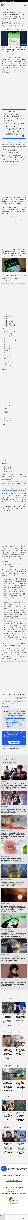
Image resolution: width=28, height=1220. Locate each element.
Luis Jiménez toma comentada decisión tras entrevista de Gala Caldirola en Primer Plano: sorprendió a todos (20, 1148)
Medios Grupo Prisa (14, 1203)
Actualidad (6, 706)
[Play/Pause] (25, 1217)
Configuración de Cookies (13, 1191)
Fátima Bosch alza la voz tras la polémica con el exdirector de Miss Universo (20, 1017)
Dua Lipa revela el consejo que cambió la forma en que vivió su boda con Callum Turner (7, 1116)
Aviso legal (7, 1187)
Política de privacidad (17, 1187)
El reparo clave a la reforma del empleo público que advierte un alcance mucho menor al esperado (20, 1052)
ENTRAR (4, 1)
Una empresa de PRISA (14, 1199)
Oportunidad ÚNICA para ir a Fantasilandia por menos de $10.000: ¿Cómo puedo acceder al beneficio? (20, 1116)
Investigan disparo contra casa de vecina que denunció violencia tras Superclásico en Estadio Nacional (20, 1085)
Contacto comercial (14, 1180)
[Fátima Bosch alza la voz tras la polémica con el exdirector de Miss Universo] (20, 1007)
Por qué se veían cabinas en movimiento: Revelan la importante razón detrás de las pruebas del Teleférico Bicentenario (7, 1020)
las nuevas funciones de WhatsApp (14, 489)
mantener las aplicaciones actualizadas (14, 698)
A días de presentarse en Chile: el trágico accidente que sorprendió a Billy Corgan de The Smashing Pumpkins (15, 722)
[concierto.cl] (7, 5)
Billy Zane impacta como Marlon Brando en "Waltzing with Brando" (15, 713)
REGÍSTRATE (11, 1)
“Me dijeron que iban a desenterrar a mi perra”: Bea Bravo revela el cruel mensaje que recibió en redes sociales (7, 1085)
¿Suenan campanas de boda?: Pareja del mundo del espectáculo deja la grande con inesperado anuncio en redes (7, 1053)
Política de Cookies (13, 1189)
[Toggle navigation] (25, 5)
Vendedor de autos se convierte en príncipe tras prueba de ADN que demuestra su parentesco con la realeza (7, 1147)
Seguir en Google (14, 742)
